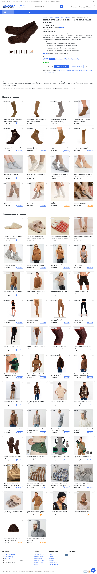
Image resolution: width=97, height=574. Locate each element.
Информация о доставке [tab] (60, 78)
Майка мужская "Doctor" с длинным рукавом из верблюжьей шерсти (13, 292)
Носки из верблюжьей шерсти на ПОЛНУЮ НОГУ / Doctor (82, 147)
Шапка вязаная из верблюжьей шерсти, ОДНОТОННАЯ (12, 539)
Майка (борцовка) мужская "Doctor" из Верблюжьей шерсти (36, 292)
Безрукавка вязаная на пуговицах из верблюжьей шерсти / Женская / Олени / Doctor (13, 402)
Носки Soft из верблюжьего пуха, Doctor (59, 147)
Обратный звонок (8, 556)
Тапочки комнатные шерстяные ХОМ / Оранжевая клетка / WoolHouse (60, 237)
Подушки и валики (38, 562)
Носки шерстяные (83, 70)
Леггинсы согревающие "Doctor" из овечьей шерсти (83, 319)
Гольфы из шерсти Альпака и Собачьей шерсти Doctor (58, 120)
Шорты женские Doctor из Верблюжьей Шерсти (10, 319)
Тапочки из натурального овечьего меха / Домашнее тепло (13, 237)
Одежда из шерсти (61, 70)
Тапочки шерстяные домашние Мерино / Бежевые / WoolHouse (35, 237)
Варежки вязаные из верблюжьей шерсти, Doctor (12, 457)
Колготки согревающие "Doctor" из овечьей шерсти (13, 347)
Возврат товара (53, 562)
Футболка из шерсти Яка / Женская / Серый (60, 292)
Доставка (32, 12)
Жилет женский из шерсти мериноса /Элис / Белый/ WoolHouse (60, 429)
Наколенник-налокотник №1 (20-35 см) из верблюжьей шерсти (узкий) (83, 347)
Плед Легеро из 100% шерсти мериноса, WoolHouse (82, 484)
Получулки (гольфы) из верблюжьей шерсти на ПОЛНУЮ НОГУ (36, 120)
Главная (17, 12)
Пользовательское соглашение (52, 1)
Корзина (45, 12)
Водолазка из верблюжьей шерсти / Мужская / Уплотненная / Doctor (36, 512)
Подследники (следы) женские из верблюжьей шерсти (82, 120)
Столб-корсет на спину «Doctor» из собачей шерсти (60, 457)
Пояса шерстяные (38, 556)
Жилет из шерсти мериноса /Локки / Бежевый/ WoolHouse (36, 429)
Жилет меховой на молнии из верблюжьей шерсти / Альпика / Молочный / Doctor (59, 402)
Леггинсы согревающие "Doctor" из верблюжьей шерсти (60, 319)
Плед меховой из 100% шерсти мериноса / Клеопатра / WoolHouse (36, 484)
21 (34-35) (46, 58)
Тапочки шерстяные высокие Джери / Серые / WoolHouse (13, 264)
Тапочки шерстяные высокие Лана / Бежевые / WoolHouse (13, 512)
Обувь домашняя (38, 558)
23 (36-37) (52, 58)
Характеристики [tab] (41, 78)
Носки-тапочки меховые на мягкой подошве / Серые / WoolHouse (59, 175)
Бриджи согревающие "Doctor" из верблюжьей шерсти (36, 347)
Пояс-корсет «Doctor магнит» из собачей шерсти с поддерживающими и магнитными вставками (83, 457)
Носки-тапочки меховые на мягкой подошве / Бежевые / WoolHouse (83, 175)
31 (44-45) (76, 58)
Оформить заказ (76, 66)
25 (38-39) (58, 58)
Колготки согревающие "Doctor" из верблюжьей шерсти (36, 319)
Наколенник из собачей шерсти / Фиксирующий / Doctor (12, 374)
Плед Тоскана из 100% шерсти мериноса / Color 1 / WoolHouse (59, 484)
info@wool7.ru (21, 7)
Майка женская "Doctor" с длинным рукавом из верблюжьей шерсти (36, 264)
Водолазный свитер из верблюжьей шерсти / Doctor (60, 374)
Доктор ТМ (75, 70)
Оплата (39, 12)
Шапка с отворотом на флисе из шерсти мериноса (59, 512)
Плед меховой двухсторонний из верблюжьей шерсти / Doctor (12, 484)
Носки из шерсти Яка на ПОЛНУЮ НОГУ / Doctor (36, 202)
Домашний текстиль (39, 560)
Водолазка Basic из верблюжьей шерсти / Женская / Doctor (35, 374)
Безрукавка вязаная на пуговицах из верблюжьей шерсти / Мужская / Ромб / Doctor (36, 402)
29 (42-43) (70, 58)
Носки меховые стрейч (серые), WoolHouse (12, 175)
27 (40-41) (64, 58)
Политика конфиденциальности (33, 1)
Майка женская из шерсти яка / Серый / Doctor (82, 264)
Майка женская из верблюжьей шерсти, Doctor (59, 264)
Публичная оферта (18, 1)
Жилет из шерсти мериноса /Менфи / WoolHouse (13, 429)
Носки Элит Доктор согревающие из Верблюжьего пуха (36, 147)
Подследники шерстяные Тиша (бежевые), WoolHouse (82, 202)
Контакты (25, 12)
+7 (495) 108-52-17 (23, 5)
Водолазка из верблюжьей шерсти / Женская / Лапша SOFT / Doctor (83, 374)
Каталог (9, 1)
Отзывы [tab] (50, 78)
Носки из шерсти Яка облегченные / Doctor (13, 202)
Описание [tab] (32, 78)
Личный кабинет (53, 564)
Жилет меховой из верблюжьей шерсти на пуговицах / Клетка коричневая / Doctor (82, 402)
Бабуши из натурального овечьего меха (83, 237)
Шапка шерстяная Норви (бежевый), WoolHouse (83, 429)
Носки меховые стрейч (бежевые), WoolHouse (36, 175)
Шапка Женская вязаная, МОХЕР (82, 511)
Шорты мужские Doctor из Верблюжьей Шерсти (81, 292)
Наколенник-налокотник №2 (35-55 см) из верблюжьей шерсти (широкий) (60, 347)
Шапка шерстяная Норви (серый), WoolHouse (36, 539)
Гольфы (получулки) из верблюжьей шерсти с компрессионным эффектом (13, 120)
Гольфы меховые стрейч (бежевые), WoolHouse (60, 202)
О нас (3, 1)
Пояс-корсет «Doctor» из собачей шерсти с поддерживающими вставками (36, 457)
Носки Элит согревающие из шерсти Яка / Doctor (13, 147)
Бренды (69, 70)
